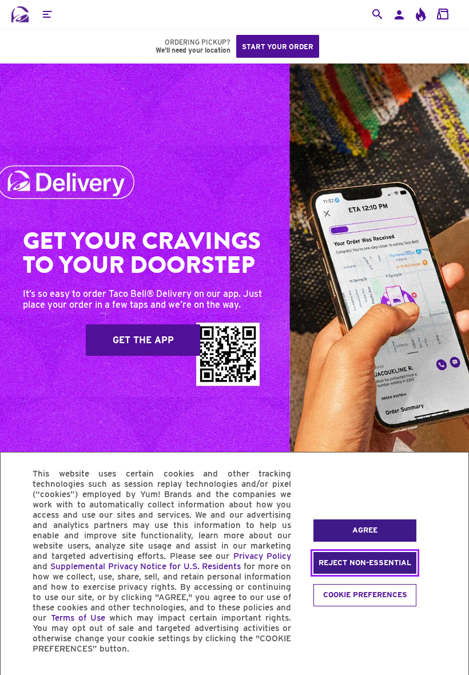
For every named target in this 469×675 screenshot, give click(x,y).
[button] (47, 14)
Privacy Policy (262, 556)
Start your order (277, 46)
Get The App (143, 340)
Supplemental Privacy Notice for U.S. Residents (145, 566)
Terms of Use (78, 618)
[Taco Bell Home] (20, 14)
